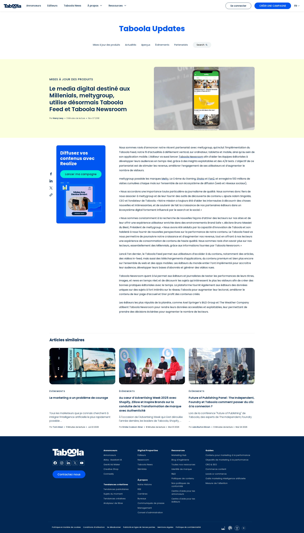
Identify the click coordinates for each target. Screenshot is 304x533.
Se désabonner (114, 527)
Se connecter (238, 5)
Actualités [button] (130, 44)
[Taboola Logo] (12, 6)
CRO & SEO (211, 464)
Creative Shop (111, 469)
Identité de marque (181, 469)
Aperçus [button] (145, 44)
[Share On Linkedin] (51, 180)
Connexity (109, 473)
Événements (57, 391)
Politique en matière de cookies (66, 527)
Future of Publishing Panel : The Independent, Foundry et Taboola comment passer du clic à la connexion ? (221, 402)
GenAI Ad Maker (112, 464)
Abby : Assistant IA (113, 459)
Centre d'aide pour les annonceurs (183, 492)
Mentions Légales (165, 527)
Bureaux (142, 498)
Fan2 (211, 179)
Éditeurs (142, 455)
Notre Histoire (145, 484)
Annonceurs (33, 5)
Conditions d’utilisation (94, 527)
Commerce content (216, 469)
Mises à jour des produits (71, 79)
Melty (165, 179)
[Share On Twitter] (51, 187)
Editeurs (52, 5)
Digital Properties (148, 450)
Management (145, 507)
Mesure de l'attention (217, 483)
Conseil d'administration (150, 512)
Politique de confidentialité (188, 527)
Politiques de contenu (182, 478)
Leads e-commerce (216, 473)
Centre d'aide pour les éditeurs (183, 500)
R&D (173, 473)
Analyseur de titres (113, 503)
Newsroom (143, 459)
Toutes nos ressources (183, 464)
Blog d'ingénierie (180, 459)
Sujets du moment (113, 493)
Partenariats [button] (181, 44)
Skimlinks (142, 469)
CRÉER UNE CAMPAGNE (272, 5)
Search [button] (200, 44)
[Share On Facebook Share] (51, 173)
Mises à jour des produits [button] (106, 44)
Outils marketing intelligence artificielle (226, 478)
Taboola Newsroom (191, 157)
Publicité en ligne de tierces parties (139, 527)
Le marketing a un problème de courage (78, 398)
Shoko (200, 179)
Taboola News (72, 5)
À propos (93, 5)
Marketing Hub (178, 455)
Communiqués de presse (151, 503)
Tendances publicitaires (116, 489)
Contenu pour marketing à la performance (228, 455)
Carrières (142, 493)
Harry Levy (58, 118)
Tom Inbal (58, 427)
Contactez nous (68, 474)
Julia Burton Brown (201, 427)
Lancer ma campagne (81, 174)
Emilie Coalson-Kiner (133, 427)
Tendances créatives (116, 484)
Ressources (116, 5)
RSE (139, 489)
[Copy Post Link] (51, 194)
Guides (210, 450)
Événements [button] (162, 44)
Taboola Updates (152, 28)
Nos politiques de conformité (180, 485)
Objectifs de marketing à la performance (227, 459)
